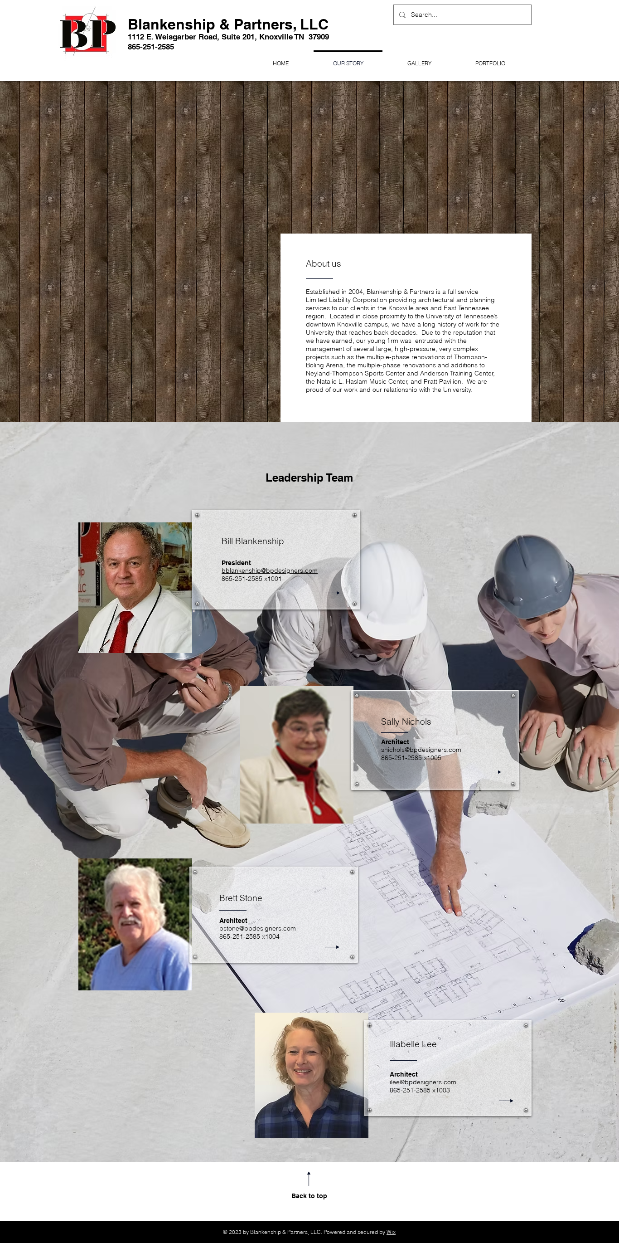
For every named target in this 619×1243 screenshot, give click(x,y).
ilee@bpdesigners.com (423, 1082)
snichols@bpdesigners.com (421, 750)
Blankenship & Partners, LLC (228, 24)
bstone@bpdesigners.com (257, 928)
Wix (391, 1231)
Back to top (309, 1195)
